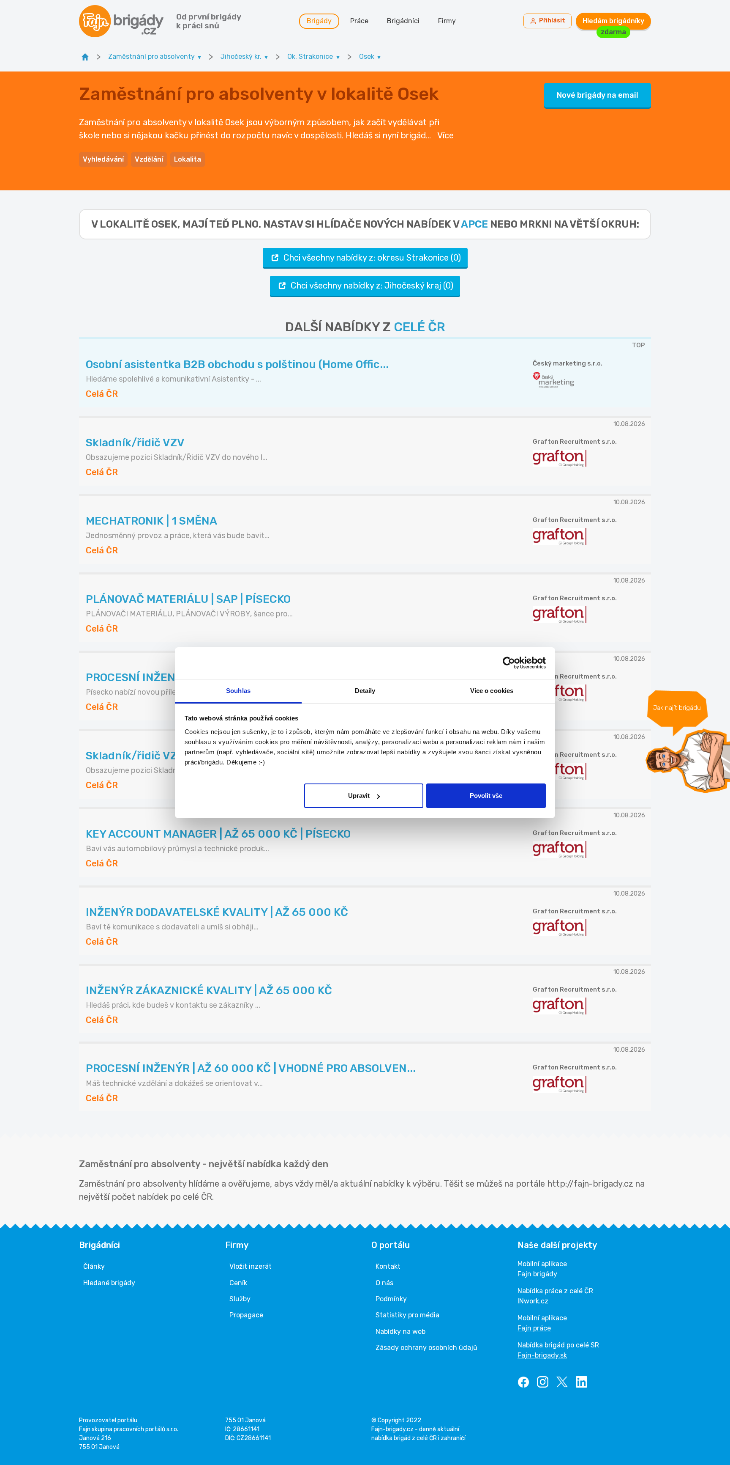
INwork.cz (533, 1301)
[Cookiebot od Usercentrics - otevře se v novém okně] (509, 663)
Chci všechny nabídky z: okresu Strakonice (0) (372, 258)
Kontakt (388, 1266)
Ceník (238, 1283)
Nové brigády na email (597, 95)
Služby (240, 1299)
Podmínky (391, 1299)
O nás (384, 1283)
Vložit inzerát (250, 1266)
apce (474, 224)
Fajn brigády (537, 1274)
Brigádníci (403, 21)
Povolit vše (486, 795)
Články (94, 1266)
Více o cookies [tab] (491, 690)
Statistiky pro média (407, 1315)
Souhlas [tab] (238, 690)
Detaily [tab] (365, 690)
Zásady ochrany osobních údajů (426, 1348)
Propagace (246, 1315)
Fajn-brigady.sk (542, 1355)
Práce (359, 21)
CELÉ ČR (419, 327)
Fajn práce (534, 1328)
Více (445, 135)
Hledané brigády (109, 1283)
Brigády (319, 21)
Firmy (447, 21)
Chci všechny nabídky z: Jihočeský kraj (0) (372, 285)
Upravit (359, 795)
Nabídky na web (400, 1332)
